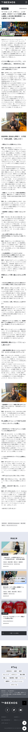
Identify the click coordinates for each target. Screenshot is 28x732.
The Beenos (9, 703)
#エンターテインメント (12, 525)
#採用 (9, 591)
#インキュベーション (17, 681)
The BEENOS (8, 2)
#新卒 (20, 671)
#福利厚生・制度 (13, 678)
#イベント (22, 678)
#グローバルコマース (8, 564)
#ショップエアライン (8, 621)
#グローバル (17, 564)
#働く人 (3, 525)
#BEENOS (4, 523)
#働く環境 (23, 523)
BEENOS (3, 690)
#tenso (5, 562)
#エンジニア (6, 674)
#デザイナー (14, 674)
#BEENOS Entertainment (13, 523)
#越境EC (21, 562)
